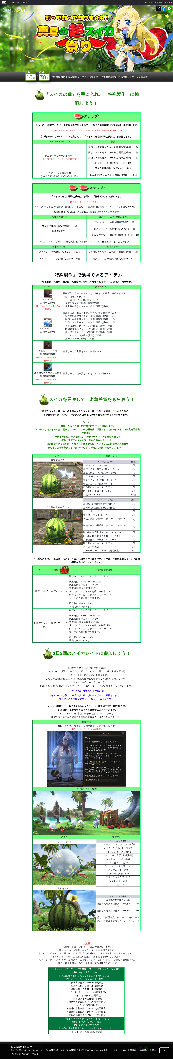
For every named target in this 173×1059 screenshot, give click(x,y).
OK (164, 1050)
